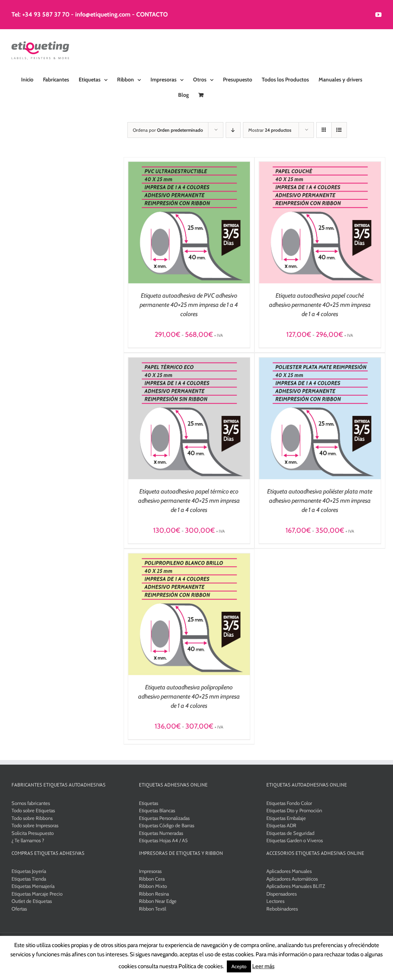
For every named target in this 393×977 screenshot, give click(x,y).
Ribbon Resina (154, 894)
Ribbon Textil (152, 909)
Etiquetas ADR (281, 825)
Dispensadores (281, 894)
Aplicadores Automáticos (292, 879)
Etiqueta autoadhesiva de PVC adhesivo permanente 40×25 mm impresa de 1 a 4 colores (189, 305)
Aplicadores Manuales (289, 871)
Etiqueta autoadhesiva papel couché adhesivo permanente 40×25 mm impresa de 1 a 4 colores (320, 305)
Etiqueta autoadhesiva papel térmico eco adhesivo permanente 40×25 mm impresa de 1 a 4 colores (189, 500)
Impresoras (150, 871)
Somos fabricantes (31, 803)
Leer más (263, 966)
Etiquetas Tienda (29, 879)
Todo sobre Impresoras (35, 825)
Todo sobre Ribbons (32, 818)
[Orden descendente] (233, 130)
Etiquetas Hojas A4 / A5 (163, 840)
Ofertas (19, 909)
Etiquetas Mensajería (33, 886)
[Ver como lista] (339, 130)
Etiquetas (148, 803)
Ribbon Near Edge (158, 901)
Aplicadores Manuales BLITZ (295, 886)
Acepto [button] (238, 966)
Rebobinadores (282, 909)
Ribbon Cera (152, 879)
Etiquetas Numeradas (161, 833)
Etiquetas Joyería (29, 871)
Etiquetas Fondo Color (289, 803)
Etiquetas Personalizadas (164, 818)
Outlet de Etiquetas (32, 901)
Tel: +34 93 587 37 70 (40, 14)
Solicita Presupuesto (33, 833)
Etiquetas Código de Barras (166, 825)
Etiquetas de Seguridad (290, 833)
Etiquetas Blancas (157, 810)
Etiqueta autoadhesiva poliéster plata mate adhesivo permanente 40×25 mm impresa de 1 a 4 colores (319, 500)
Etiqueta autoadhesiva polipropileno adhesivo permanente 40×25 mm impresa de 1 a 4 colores (189, 696)
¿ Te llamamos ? (28, 840)
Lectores (275, 901)
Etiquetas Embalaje (286, 818)
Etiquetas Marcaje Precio (37, 894)
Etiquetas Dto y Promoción (294, 810)
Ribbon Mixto (153, 886)
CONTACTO (152, 14)
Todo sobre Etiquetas (33, 810)
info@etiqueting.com (102, 14)
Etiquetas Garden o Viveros (294, 840)
